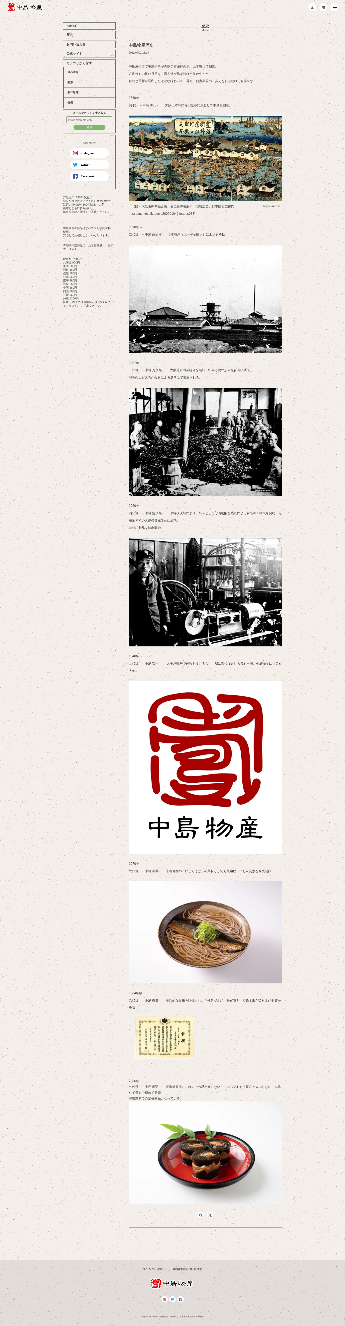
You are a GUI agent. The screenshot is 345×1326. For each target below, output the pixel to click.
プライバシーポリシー (155, 1269)
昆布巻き (73, 72)
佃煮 (70, 102)
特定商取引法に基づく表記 (187, 1269)
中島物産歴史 (141, 45)
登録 (89, 127)
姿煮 (70, 82)
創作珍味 (73, 92)
